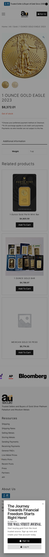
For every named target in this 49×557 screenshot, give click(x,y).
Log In (26, 547)
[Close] (43, 504)
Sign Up (25, 541)
